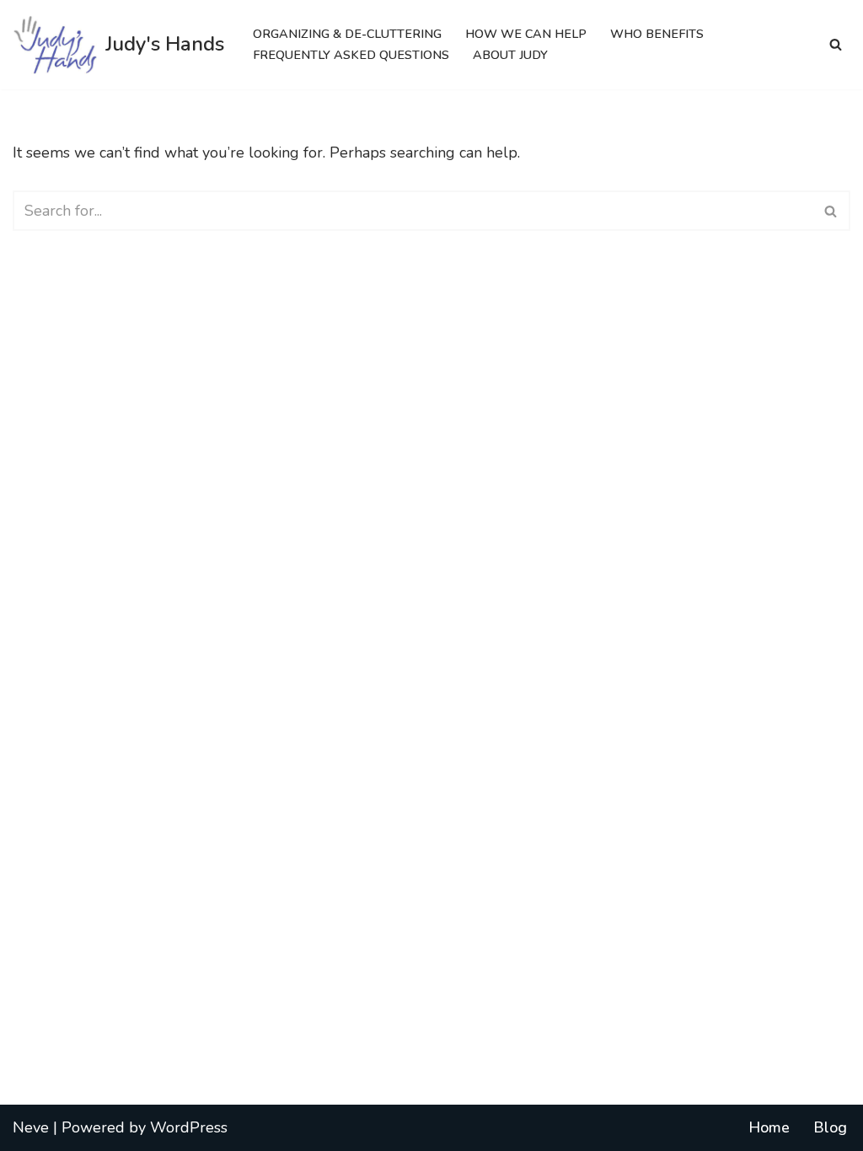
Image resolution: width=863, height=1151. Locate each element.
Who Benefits (657, 33)
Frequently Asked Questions (351, 54)
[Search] (835, 44)
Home (769, 1127)
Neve (31, 1127)
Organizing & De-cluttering (347, 33)
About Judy (510, 54)
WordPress (189, 1127)
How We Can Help (526, 33)
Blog (830, 1127)
